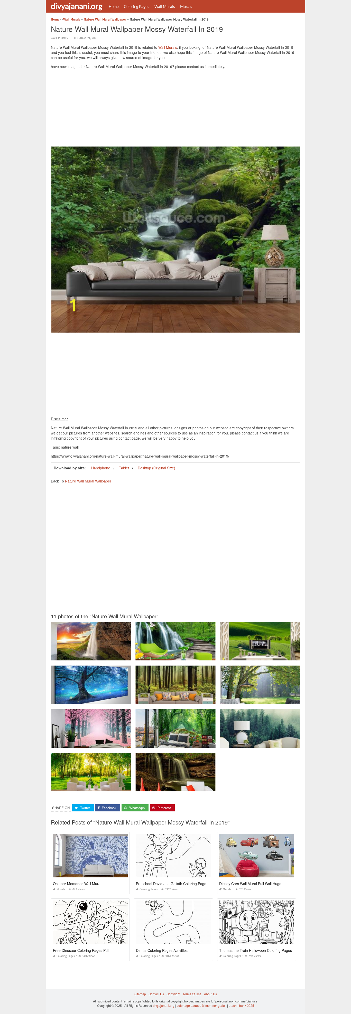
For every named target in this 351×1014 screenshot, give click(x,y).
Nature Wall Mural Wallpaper (88, 481)
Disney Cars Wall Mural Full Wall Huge (250, 883)
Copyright (173, 994)
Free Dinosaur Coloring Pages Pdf (81, 950)
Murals (186, 6)
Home (114, 6)
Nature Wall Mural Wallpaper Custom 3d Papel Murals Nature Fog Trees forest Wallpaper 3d (285, 743)
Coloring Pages (136, 6)
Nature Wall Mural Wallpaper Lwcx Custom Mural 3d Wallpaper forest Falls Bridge (194, 655)
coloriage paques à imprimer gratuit (201, 1005)
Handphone (100, 467)
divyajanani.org (76, 6)
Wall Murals (164, 6)
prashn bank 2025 (241, 1005)
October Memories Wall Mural (77, 883)
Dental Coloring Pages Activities (162, 950)
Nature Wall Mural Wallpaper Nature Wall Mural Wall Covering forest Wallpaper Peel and (114, 655)
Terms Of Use (192, 994)
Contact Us (156, 994)
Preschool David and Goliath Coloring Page (171, 883)
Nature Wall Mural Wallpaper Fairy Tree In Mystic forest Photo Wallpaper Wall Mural (110, 699)
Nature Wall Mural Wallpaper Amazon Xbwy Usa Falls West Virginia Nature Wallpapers (197, 786)
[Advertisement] (175, 109)
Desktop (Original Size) (156, 467)
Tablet (124, 467)
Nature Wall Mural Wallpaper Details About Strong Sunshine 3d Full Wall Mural (107, 786)
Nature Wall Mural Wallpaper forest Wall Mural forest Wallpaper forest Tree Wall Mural (196, 699)
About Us (210, 994)
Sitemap (140, 994)
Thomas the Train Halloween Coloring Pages (255, 950)
